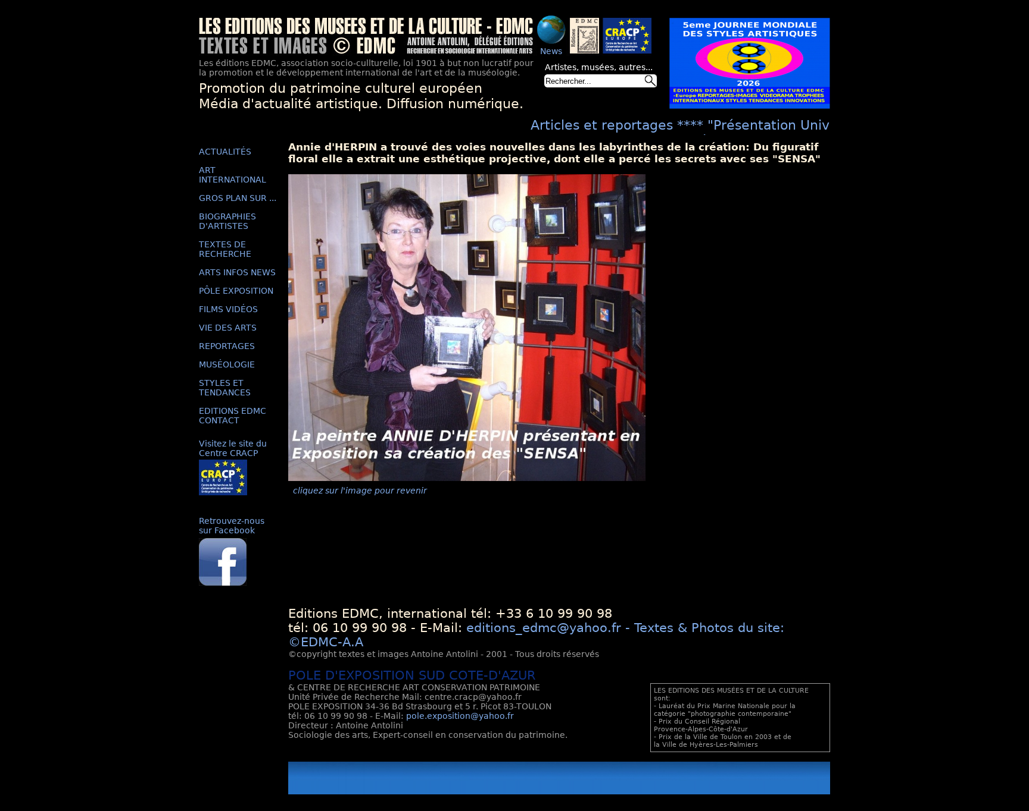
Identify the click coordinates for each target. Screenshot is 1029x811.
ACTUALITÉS (225, 151)
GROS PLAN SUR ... (237, 198)
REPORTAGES (227, 346)
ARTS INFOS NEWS (237, 272)
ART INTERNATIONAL (232, 174)
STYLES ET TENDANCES (225, 387)
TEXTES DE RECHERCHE (225, 249)
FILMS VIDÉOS (228, 309)
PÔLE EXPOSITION (236, 291)
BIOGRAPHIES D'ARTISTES (227, 221)
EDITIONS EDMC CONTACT (232, 415)
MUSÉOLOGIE (227, 364)
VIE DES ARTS (228, 327)
